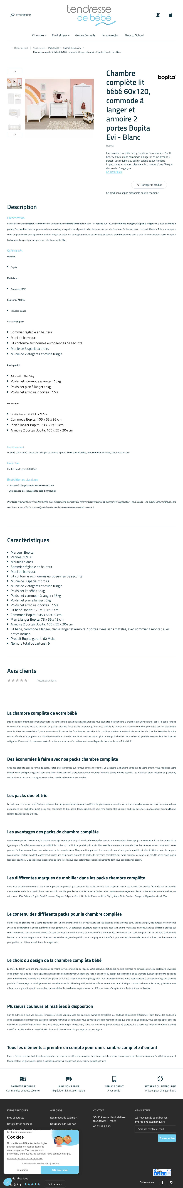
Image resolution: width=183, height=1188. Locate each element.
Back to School (134, 35)
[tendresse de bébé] (91, 15)
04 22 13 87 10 (101, 1126)
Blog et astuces (15, 1117)
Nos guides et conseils (19, 1124)
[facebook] (162, 1182)
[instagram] (171, 1182)
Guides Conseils (85, 35)
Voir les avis (54, 1184)
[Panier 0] (170, 15)
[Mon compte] (158, 15)
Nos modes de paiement (63, 1117)
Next (14, 134)
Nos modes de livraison (63, 1124)
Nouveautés (110, 35)
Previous (14, 71)
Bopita (110, 145)
